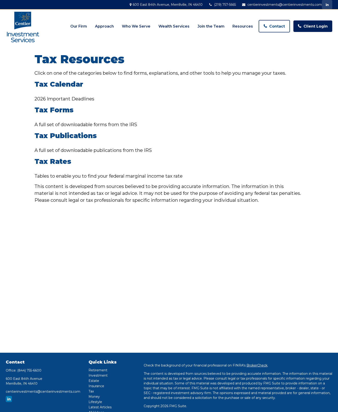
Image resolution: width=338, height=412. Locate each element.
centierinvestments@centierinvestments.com (284, 5)
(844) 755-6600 (29, 370)
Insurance (96, 386)
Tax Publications (65, 135)
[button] (78, 26)
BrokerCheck (256, 365)
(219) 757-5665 (225, 5)
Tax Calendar (58, 84)
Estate (94, 381)
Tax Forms (54, 110)
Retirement (98, 370)
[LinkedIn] (327, 4)
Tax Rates (52, 161)
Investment (98, 375)
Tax (91, 391)
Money (94, 397)
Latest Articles (100, 407)
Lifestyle (95, 402)
